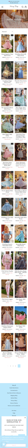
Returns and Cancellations (14, 405)
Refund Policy (14, 398)
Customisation (14, 390)
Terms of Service (14, 403)
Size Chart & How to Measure (14, 393)
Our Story (14, 410)
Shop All (14, 385)
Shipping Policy (14, 395)
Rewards (14, 415)
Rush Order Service (14, 388)
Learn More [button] (5, 441)
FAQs (14, 413)
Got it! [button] (14, 445)
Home (13, 16)
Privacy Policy (14, 400)
